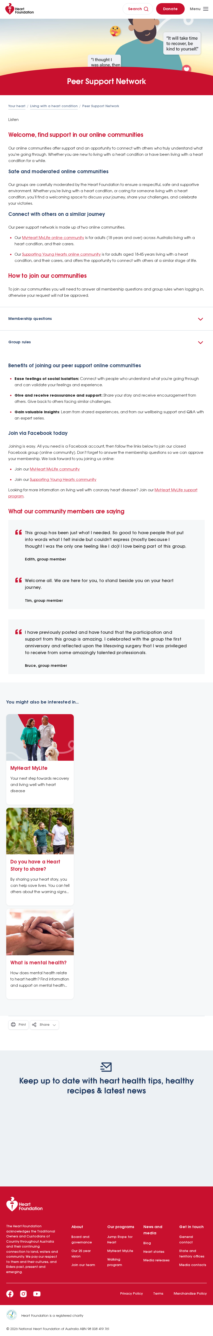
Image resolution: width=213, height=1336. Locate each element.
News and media (152, 1230)
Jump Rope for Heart (119, 1239)
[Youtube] (37, 1294)
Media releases (156, 1260)
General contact (186, 1239)
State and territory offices (191, 1253)
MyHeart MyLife (120, 1251)
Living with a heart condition (54, 106)
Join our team (83, 1265)
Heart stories (153, 1252)
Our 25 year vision (81, 1253)
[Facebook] (10, 1294)
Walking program (114, 1262)
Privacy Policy (131, 1294)
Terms (158, 1294)
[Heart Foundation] (106, 1205)
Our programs (120, 1227)
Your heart (16, 106)
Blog (147, 1243)
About (77, 1227)
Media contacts (192, 1265)
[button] (106, 319)
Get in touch (191, 1227)
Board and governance (81, 1239)
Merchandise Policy (190, 1294)
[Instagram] (23, 1294)
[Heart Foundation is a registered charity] (13, 1315)
